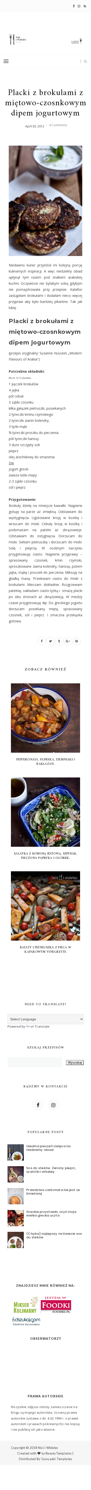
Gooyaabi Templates (56, 1459)
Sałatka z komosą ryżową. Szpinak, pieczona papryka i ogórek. (45, 856)
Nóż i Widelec (48, 1448)
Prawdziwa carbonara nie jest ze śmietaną (53, 1192)
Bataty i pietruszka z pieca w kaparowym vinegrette (45, 950)
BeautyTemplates (59, 1453)
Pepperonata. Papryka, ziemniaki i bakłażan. (45, 762)
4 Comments (58, 125)
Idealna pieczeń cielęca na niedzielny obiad (48, 1148)
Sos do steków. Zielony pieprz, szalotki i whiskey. (51, 1170)
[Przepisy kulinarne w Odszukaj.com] (26, 1320)
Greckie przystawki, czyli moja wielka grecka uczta (51, 1213)
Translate (42, 1026)
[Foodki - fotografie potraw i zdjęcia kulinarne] (56, 1304)
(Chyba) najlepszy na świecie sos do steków (54, 1235)
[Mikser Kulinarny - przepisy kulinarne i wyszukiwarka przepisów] (25, 1304)
